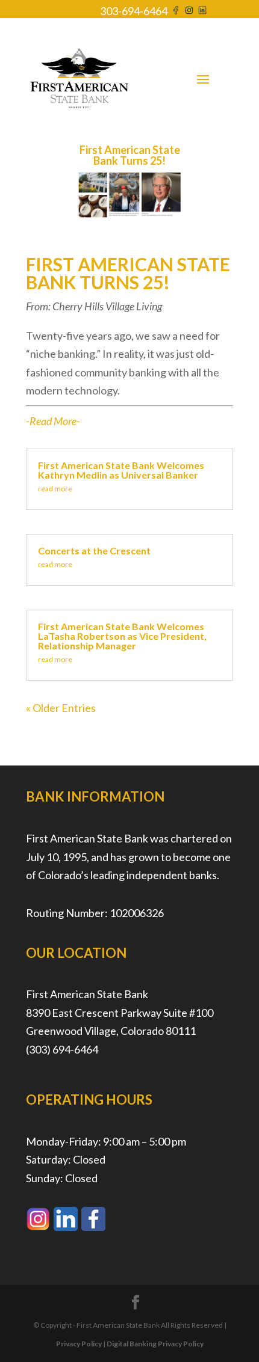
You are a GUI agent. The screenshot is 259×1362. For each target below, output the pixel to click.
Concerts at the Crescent (94, 550)
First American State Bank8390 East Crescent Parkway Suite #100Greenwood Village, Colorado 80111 (119, 1012)
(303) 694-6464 (62, 1049)
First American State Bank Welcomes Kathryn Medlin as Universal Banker (121, 469)
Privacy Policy (79, 1343)
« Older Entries (61, 707)
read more (55, 488)
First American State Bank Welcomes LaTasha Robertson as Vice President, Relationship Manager (122, 636)
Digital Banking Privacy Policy (155, 1343)
